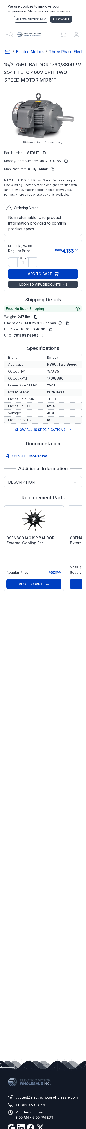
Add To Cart (40, 273)
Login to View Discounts (40, 284)
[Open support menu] (9, 34)
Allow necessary (31, 19)
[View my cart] (63, 34)
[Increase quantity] (33, 262)
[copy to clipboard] (44, 153)
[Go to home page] (7, 51)
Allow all (61, 19)
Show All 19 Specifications (40, 430)
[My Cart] (63, 34)
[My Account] (76, 34)
